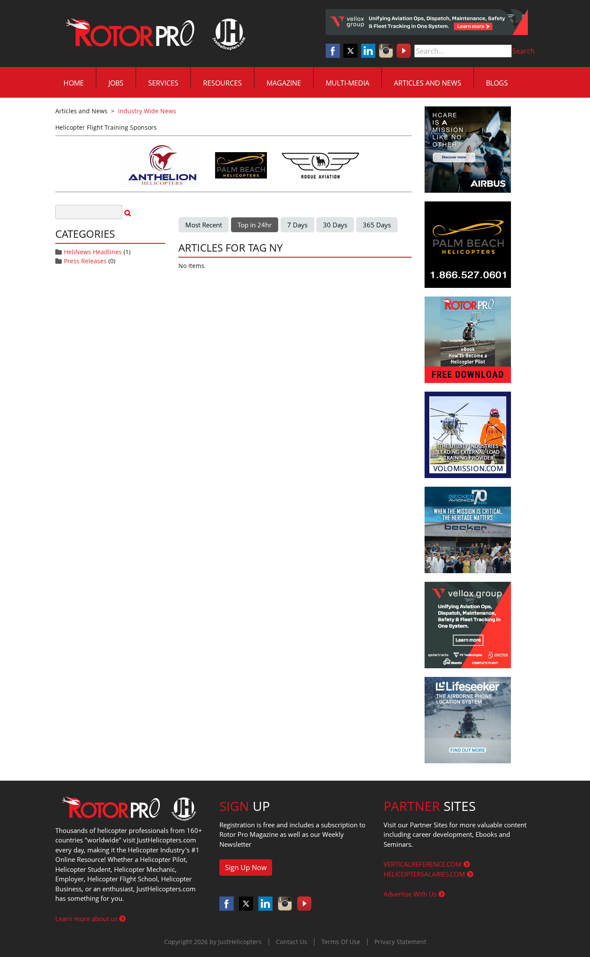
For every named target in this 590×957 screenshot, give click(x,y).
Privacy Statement (400, 942)
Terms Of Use (340, 942)
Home (73, 83)
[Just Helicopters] (153, 33)
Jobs (116, 83)
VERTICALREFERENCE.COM (423, 864)
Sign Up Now (245, 867)
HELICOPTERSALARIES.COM (425, 874)
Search (523, 51)
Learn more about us (87, 918)
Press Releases (85, 261)
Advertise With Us (411, 894)
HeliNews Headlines (93, 252)
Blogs (497, 83)
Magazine (283, 83)
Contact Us (291, 942)
